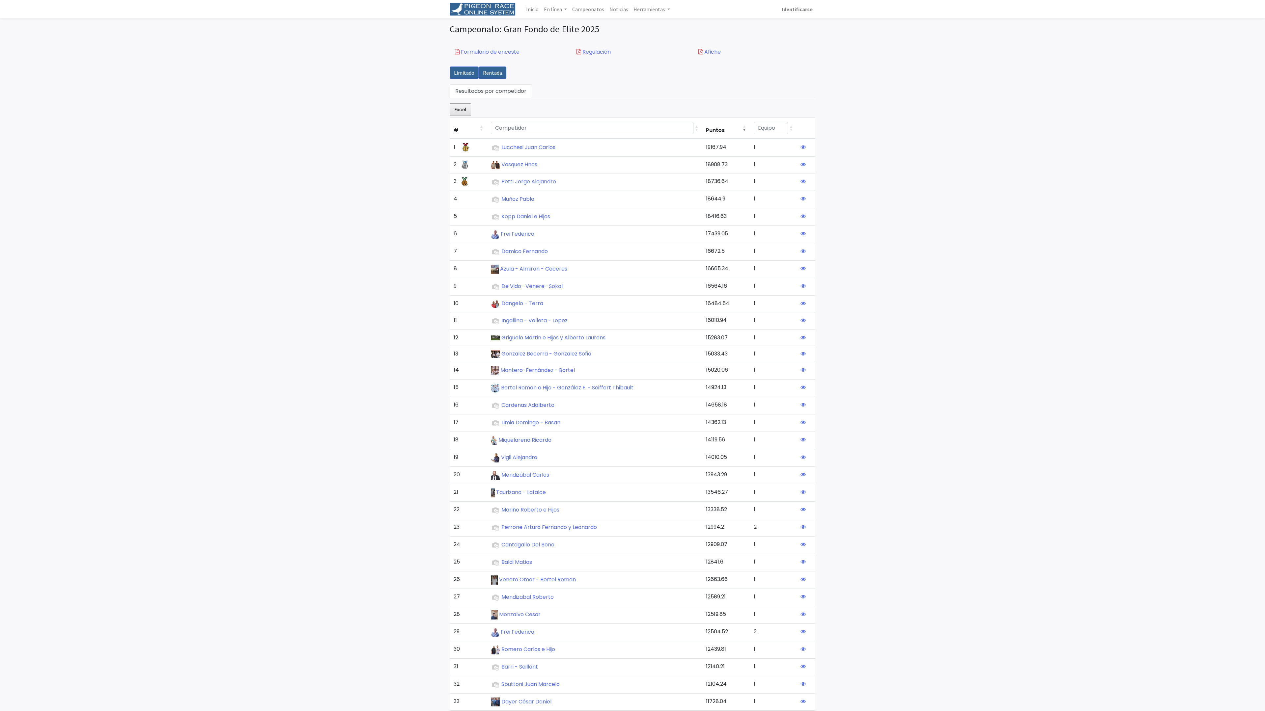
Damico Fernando (524, 251)
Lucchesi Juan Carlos (528, 147)
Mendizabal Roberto (527, 597)
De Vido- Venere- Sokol (532, 286)
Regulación (596, 52)
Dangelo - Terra (522, 303)
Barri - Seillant (519, 667)
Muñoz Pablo (517, 199)
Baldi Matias (516, 562)
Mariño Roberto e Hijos (530, 510)
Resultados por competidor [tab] (490, 91)
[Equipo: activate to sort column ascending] (773, 128)
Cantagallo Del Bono (527, 545)
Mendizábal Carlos (525, 475)
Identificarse (797, 9)
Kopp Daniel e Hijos (525, 216)
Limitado (464, 72)
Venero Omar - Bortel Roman (537, 580)
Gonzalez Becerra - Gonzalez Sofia (546, 353)
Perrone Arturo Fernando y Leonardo (549, 527)
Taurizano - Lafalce (521, 492)
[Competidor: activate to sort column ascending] (594, 128)
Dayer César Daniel (526, 701)
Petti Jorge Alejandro (528, 181)
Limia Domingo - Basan (530, 423)
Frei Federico (517, 234)
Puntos (715, 130)
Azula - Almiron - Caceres (533, 269)
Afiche (712, 52)
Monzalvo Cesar (520, 615)
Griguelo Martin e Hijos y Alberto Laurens (553, 337)
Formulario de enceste (490, 52)
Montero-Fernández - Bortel (537, 370)
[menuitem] (532, 9)
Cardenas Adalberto (527, 405)
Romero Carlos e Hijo (528, 649)
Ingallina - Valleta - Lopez (534, 320)
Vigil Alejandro (519, 457)
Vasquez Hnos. (519, 164)
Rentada (492, 72)
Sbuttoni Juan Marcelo (530, 684)
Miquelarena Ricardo (524, 440)
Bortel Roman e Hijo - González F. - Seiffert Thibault (567, 388)
